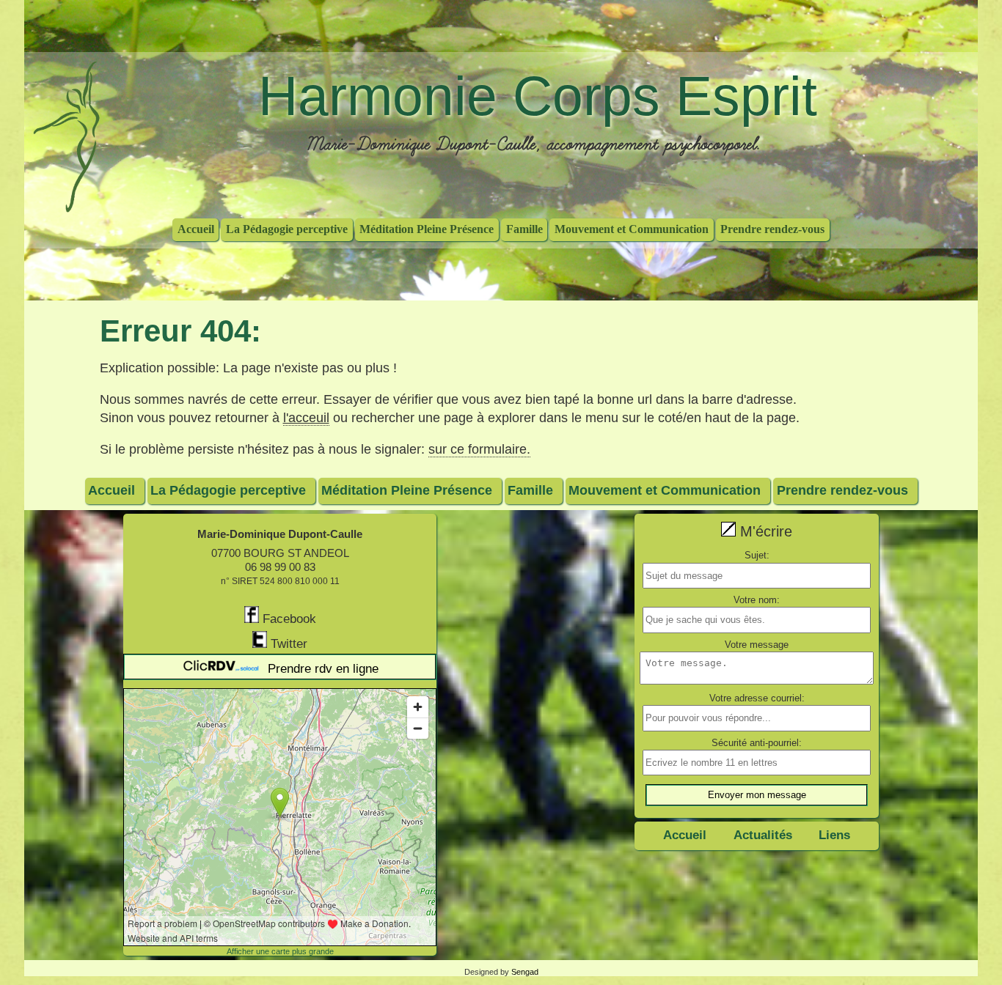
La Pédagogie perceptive (287, 228)
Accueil (196, 228)
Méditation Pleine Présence (426, 228)
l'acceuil (306, 417)
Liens (834, 835)
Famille (524, 228)
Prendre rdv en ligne (323, 669)
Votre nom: (757, 599)
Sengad (524, 971)
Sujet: (757, 555)
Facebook (287, 619)
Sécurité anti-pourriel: (757, 742)
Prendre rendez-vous (772, 228)
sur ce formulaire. (479, 449)
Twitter (287, 644)
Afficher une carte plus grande (280, 951)
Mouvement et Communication (632, 228)
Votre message (757, 644)
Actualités (763, 835)
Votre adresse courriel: (757, 698)
